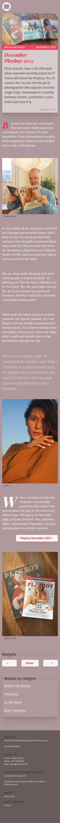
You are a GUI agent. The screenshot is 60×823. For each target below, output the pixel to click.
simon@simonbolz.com (19, 764)
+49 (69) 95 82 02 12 (17, 758)
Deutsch (7, 805)
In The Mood (13, 702)
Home (29, 663)
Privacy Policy (9, 796)
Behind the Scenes (14, 47)
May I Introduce (15, 710)
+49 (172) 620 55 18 (17, 761)
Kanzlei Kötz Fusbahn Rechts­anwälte (18, 781)
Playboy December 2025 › (36, 538)
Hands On (11, 694)
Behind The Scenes (17, 686)
